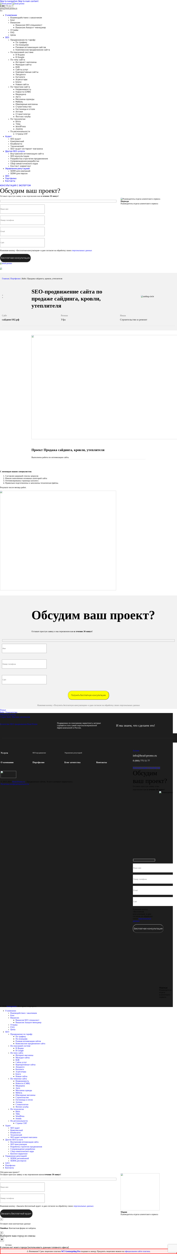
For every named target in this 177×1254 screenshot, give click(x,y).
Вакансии (15, 22)
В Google (20, 57)
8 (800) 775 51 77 (141, 760)
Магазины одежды (25, 99)
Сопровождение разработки (24, 161)
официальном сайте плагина (137, 1251)
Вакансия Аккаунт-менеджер (31, 27)
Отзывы (14, 30)
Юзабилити (16, 144)
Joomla (19, 129)
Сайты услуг (22, 69)
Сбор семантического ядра (24, 163)
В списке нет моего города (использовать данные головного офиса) (34, 1247)
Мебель (19, 102)
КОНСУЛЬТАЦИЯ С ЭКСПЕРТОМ (15, 185)
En (1, 11)
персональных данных (82, 250)
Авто (18, 97)
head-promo (12, 1006)
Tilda (18, 124)
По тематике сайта (20, 87)
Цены (13, 35)
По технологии (17, 119)
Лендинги (21, 74)
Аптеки (19, 111)
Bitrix (18, 121)
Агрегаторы (21, 79)
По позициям (22, 45)
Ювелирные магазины (27, 104)
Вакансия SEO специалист (29, 25)
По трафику (21, 42)
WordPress (21, 126)
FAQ (12, 32)
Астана (136, 750)
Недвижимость (23, 89)
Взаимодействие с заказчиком (26, 17)
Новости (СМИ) (23, 92)
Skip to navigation (9, 1)
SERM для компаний (20, 171)
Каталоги (20, 77)
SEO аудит (15, 139)
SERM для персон (19, 173)
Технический (17, 146)
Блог (12, 20)
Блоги (18, 82)
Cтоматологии (23, 114)
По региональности (20, 131)
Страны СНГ (22, 134)
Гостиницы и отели (25, 109)
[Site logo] (6, 3)
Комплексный (17, 141)
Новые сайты (22, 84)
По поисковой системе (21, 52)
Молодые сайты (23, 64)
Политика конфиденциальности (15, 784)
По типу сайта (17, 59)
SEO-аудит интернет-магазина (26, 149)
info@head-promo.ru (8, 8)
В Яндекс (20, 55)
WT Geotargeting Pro (71, 1251)
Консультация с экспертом (146, 768)
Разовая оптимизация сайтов (31, 47)
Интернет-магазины (26, 62)
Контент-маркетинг (20, 166)
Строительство (23, 106)
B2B (18, 67)
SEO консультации (19, 156)
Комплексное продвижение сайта (33, 50)
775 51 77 (6, 6)
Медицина (21, 94)
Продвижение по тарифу (23, 40)
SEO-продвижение (39, 753)
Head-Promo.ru (18, 782)
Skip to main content (28, 1)
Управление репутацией (73, 753)
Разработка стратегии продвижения (29, 158)
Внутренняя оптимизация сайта (27, 153)
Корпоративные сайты (27, 72)
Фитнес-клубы (23, 116)
